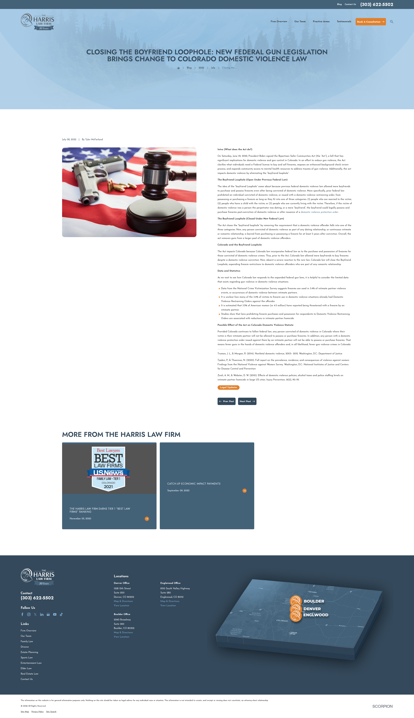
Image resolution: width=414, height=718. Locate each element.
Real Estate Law (29, 674)
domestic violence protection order (319, 212)
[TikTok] (61, 614)
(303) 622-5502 (376, 4)
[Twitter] (35, 614)
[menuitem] (25, 712)
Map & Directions (123, 601)
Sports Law (27, 658)
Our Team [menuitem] (300, 21)
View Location (121, 605)
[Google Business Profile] (48, 614)
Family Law (27, 641)
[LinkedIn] (41, 614)
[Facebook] (22, 614)
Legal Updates (228, 387)
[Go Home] (178, 68)
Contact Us (350, 4)
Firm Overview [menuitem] (279, 21)
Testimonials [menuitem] (344, 21)
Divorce (25, 647)
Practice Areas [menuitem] (321, 21)
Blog (339, 4)
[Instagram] (29, 614)
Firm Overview (28, 631)
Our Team (26, 636)
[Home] (37, 21)
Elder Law (26, 668)
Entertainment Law (31, 663)
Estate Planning (29, 652)
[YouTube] (54, 614)
